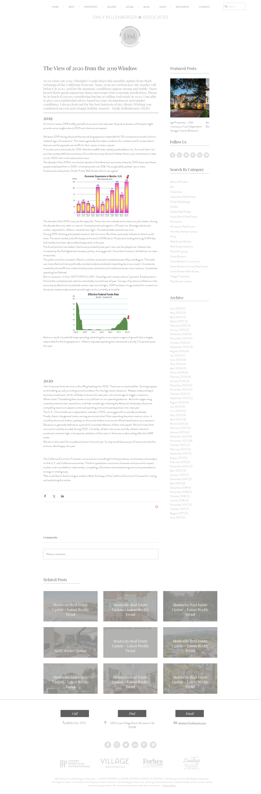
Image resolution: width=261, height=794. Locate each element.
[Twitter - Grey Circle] (126, 744)
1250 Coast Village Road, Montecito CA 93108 (132, 725)
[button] (71, 7)
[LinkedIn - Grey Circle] (135, 744)
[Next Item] (203, 98)
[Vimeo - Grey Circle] (153, 744)
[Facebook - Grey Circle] (107, 744)
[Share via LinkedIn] (62, 496)
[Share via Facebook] (45, 496)
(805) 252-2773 (76, 723)
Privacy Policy (169, 785)
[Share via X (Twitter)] (53, 496)
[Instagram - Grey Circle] (116, 744)
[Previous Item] (176, 98)
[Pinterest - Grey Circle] (144, 744)
